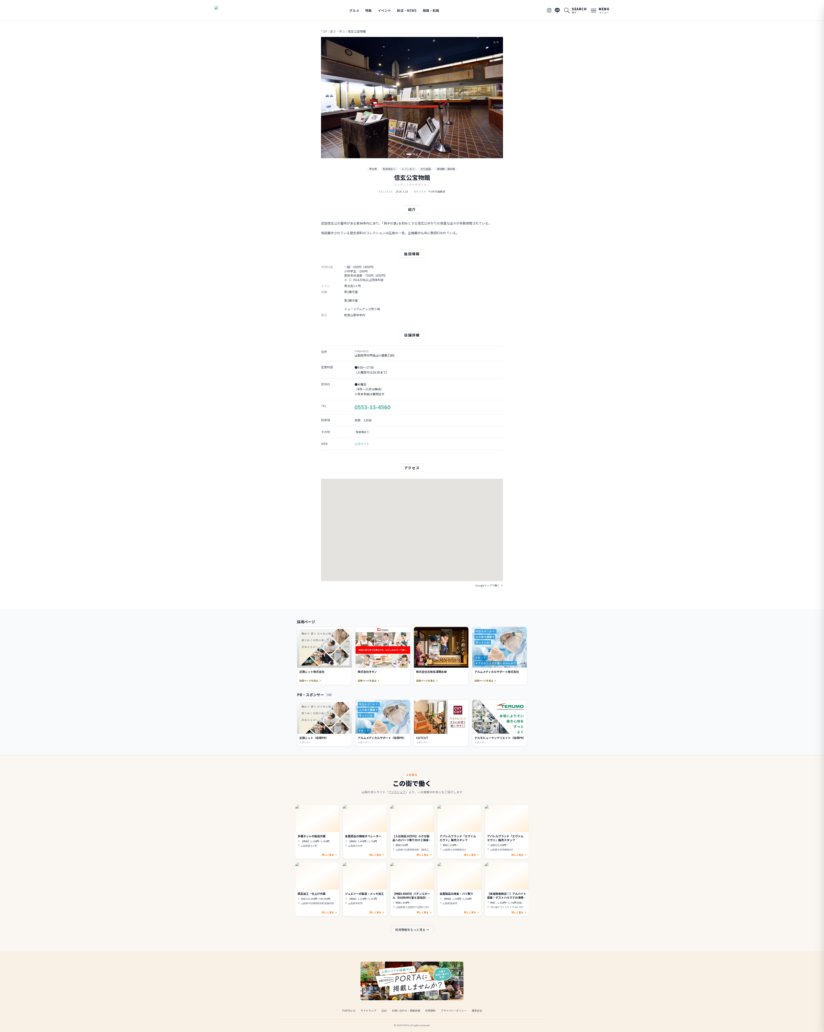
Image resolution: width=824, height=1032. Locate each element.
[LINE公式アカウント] (557, 10)
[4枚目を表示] (417, 154)
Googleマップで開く (487, 585)
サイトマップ (368, 1010)
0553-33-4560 (372, 407)
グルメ (354, 10)
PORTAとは (349, 1010)
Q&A (384, 1010)
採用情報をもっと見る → (412, 929)
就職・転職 (431, 10)
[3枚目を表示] (412, 154)
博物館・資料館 (446, 169)
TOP (324, 31)
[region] (412, 97)
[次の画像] (496, 97)
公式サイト (362, 444)
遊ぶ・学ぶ (337, 31)
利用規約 (430, 1010)
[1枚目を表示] (404, 154)
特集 (368, 10)
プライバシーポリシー (454, 1010)
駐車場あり (389, 169)
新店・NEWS (407, 10)
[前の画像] (328, 97)
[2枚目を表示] (407, 154)
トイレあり (408, 169)
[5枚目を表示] (420, 154)
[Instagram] (549, 10)
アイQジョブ (397, 792)
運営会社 (477, 1010)
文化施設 (426, 169)
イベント (384, 10)
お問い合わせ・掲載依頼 (406, 1010)
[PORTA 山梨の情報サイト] (228, 10)
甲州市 (373, 169)
